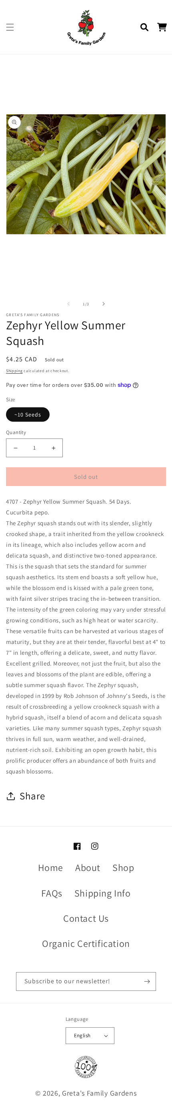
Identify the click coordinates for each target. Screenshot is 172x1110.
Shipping (14, 370)
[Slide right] (103, 304)
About (87, 867)
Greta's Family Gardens (99, 1093)
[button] (10, 27)
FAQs (51, 893)
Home (50, 867)
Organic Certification (86, 943)
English (82, 1035)
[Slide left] (68, 304)
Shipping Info (102, 893)
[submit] (147, 981)
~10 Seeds (27, 414)
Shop (123, 867)
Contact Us (86, 918)
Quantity (16, 432)
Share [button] (32, 795)
